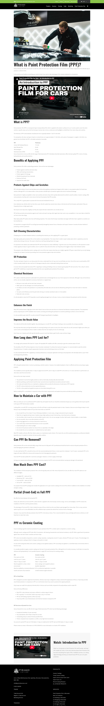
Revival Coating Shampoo (59, 681)
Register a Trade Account (20, 695)
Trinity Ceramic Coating (58, 675)
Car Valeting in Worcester (59, 701)
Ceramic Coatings (57, 673)
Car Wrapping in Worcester (59, 699)
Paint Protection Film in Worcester (61, 693)
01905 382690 (17, 686)
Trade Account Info (18, 693)
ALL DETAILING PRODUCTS (59, 684)
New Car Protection (57, 695)
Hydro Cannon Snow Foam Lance (61, 677)
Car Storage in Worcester (59, 704)
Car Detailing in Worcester (59, 697)
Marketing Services (18, 697)
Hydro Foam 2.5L (57, 679)
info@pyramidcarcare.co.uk (20, 683)
